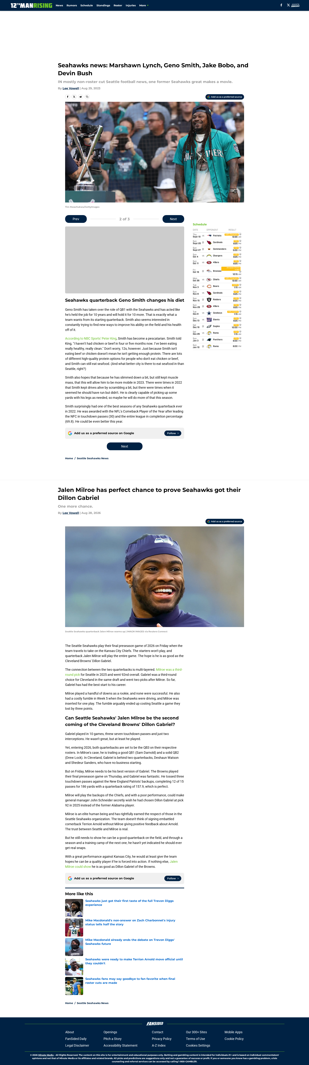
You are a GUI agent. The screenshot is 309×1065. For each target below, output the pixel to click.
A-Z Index (159, 1045)
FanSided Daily (76, 1039)
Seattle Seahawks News (92, 458)
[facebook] (281, 5)
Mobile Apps (233, 1032)
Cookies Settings (198, 1045)
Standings (103, 5)
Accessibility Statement (120, 1045)
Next (173, 219)
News (59, 5)
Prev (76, 219)
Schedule (86, 5)
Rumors (72, 5)
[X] (288, 5)
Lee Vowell (71, 88)
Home (69, 458)
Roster (118, 5)
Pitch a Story (113, 1039)
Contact (157, 1032)
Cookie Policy (234, 1039)
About (69, 1032)
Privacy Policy (162, 1039)
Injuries (131, 5)
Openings (110, 1032)
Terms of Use (195, 1039)
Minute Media (46, 1055)
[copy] (87, 96)
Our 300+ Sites (196, 1032)
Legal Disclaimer (77, 1045)
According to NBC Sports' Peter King (91, 338)
